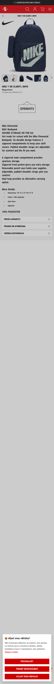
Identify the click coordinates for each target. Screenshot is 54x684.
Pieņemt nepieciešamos (27, 669)
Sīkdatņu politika (11, 652)
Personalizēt (27, 661)
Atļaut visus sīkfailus (27, 676)
